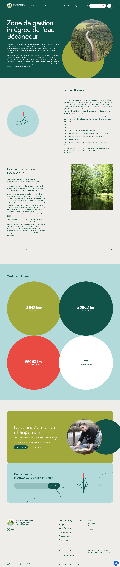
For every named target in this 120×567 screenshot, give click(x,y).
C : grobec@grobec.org (67, 555)
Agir (76, 5)
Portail (90, 529)
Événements (84, 5)
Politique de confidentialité (67, 565)
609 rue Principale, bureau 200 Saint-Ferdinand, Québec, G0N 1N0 (99, 551)
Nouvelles (91, 523)
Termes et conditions (84, 565)
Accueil (9, 15)
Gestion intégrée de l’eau (71, 520)
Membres (91, 520)
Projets (70, 5)
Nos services (65, 536)
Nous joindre (35, 447)
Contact (91, 526)
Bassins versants (60, 5)
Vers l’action (65, 528)
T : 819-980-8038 (65, 550)
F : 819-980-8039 (65, 553)
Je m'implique (96, 6)
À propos (63, 539)
